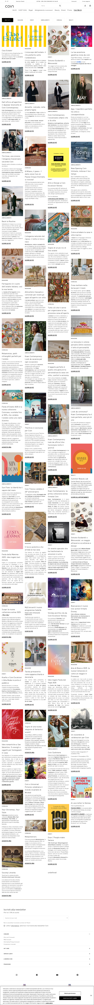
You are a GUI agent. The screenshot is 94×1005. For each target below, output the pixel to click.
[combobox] (51, 6)
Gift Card (6, 948)
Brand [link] (63, 10)
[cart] (90, 6)
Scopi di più (29, 631)
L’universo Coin (8, 959)
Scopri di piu (29, 204)
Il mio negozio (86, 1)
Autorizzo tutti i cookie (70, 998)
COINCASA (59, 20)
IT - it (6, 1)
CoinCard (6, 934)
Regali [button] (31, 10)
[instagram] (17, 975)
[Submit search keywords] (60, 6)
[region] (47, 995)
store (79, 62)
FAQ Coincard (7, 939)
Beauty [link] (57, 10)
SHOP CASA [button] (23, 10)
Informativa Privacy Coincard (11, 942)
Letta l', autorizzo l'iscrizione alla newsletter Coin (27, 926)
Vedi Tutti (7, 20)
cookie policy (49, 1003)
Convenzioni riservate (10, 944)
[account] (85, 6)
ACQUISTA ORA (6, 447)
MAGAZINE (20, 20)
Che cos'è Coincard (9, 937)
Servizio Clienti (20, 1)
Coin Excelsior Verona (56, 199)
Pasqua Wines (76, 808)
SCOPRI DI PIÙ (52, 572)
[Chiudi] (91, 995)
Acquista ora (6, 637)
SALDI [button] (14, 10)
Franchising (7, 964)
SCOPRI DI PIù (75, 826)
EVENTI (32, 20)
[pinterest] (77, 975)
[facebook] (37, 975)
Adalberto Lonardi (78, 814)
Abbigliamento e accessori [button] (44, 10)
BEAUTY (71, 20)
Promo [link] (69, 10)
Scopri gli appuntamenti (80, 497)
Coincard (74, 1)
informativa (15, 926)
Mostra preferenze (70, 993)
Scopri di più (6, 62)
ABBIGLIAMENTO (45, 20)
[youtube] (57, 975)
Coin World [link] (78, 10)
